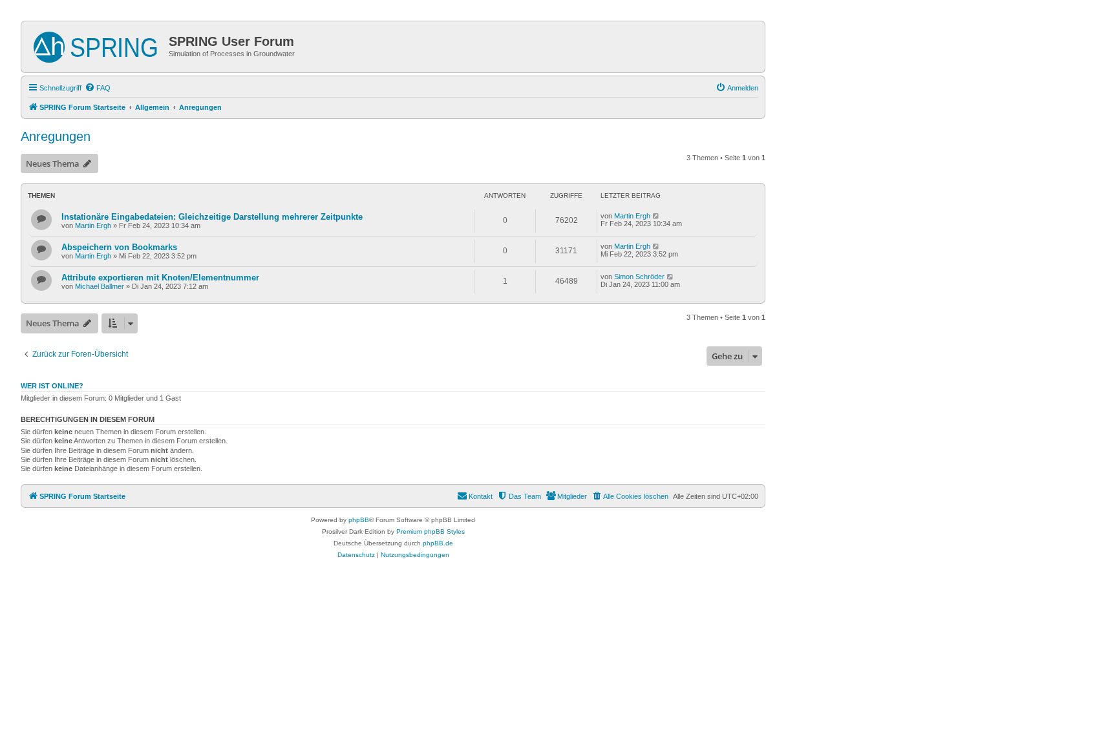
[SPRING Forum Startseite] (97, 45)
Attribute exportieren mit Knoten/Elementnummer (160, 277)
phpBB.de (438, 543)
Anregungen (55, 136)
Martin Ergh (93, 225)
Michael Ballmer (99, 286)
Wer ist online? (52, 386)
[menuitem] (98, 88)
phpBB (358, 519)
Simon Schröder (639, 276)
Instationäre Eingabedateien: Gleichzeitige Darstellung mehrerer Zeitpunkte (212, 217)
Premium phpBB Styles (430, 531)
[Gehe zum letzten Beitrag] (656, 216)
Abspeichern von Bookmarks (119, 247)
